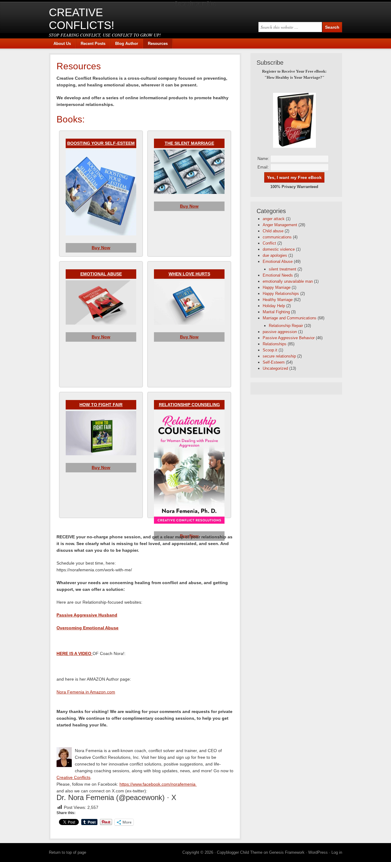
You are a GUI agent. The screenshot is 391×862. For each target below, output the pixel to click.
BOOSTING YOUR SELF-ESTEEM (101, 143)
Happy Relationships (281, 293)
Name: (263, 158)
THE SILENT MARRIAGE (189, 143)
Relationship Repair (286, 325)
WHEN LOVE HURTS (189, 273)
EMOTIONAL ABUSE (101, 273)
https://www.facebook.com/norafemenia (158, 784)
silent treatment (282, 269)
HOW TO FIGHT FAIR (100, 404)
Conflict (269, 243)
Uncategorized (275, 368)
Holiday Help (274, 306)
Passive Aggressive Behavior (289, 338)
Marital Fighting (276, 312)
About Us (62, 43)
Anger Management (280, 225)
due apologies (275, 255)
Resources (158, 43)
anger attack (274, 218)
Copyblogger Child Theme (239, 852)
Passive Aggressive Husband (87, 615)
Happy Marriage (277, 287)
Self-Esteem (274, 362)
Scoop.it (270, 350)
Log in (336, 852)
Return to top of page (67, 852)
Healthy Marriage (278, 299)
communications (277, 237)
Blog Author (124, 43)
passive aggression (280, 331)
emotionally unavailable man (288, 281)
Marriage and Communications (289, 318)
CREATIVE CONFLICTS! (81, 18)
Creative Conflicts (73, 777)
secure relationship (279, 356)
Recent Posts (93, 43)
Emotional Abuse (278, 261)
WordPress (318, 852)
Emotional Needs (278, 275)
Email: (263, 167)
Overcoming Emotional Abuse (88, 627)
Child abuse (273, 231)
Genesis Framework (287, 852)
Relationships (275, 344)
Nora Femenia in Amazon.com (86, 691)
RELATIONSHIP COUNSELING (189, 404)
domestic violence (279, 249)
